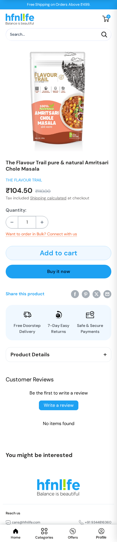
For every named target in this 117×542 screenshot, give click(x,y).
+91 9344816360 (98, 522)
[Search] (104, 34)
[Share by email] (107, 294)
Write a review (59, 405)
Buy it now (58, 271)
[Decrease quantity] (12, 222)
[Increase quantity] (42, 222)
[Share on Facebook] (75, 294)
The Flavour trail (24, 180)
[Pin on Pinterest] (86, 294)
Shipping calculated (48, 198)
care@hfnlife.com (26, 522)
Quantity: (16, 210)
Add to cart (58, 252)
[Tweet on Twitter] (97, 294)
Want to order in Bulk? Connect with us (41, 233)
